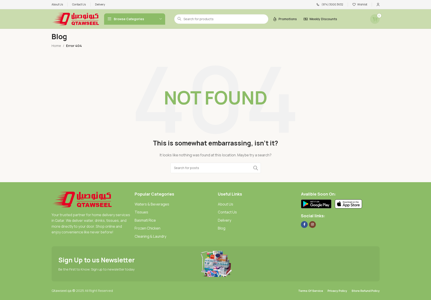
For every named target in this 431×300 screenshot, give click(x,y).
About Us (225, 204)
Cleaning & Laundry (150, 236)
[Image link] (82, 199)
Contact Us (227, 212)
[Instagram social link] (312, 224)
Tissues (141, 212)
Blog (221, 228)
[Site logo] (76, 18)
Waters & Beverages (152, 204)
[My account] (378, 4)
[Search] (255, 168)
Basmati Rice (145, 220)
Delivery (224, 220)
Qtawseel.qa (61, 290)
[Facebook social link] (304, 224)
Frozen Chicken (147, 228)
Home (56, 45)
